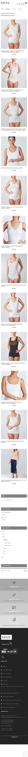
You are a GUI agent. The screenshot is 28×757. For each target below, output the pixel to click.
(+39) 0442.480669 (8, 720)
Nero (2, 519)
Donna (14, 9)
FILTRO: (2, 9)
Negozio (5, 666)
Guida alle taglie (7, 670)
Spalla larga (7, 543)
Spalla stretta (7, 545)
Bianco (2, 517)
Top (4, 553)
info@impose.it (8, 723)
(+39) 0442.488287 (8, 721)
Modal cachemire (10, 686)
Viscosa (3, 686)
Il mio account (7, 673)
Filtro (25, 570)
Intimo (3, 536)
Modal (17, 686)
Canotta (5, 540)
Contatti (5, 680)
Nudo (2, 514)
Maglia (5, 548)
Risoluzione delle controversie (11, 703)
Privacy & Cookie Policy (9, 707)
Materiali (5, 684)
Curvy (3, 534)
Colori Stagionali (5, 512)
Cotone (21, 686)
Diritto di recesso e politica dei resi (12, 700)
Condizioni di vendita (8, 696)
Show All (8, 9)
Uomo (19, 9)
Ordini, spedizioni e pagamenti (11, 693)
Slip (4, 551)
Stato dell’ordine (7, 677)
